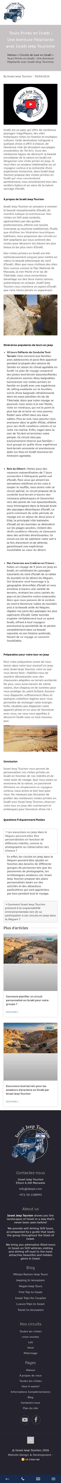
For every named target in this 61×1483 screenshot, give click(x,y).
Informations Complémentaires (30, 1391)
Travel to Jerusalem (31, 1310)
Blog (30, 1397)
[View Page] (38, 1479)
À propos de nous (31, 1375)
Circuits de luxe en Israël (35, 54)
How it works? (31, 1386)
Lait (30, 1342)
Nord (30, 1347)
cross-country (30, 1336)
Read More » (12, 1012)
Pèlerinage (30, 1353)
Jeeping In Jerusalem (30, 1280)
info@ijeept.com (30, 1189)
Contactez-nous (30, 1402)
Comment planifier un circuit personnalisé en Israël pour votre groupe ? (27, 1000)
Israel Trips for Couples (30, 1298)
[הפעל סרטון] (30, 104)
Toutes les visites (31, 1331)
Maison (12, 54)
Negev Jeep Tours (30, 1286)
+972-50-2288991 (30, 1195)
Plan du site (30, 1408)
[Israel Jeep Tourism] (30, 12)
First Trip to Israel (30, 1292)
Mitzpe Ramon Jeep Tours (30, 1274)
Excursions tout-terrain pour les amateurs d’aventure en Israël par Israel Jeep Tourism (27, 1089)
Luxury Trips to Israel (30, 1304)
